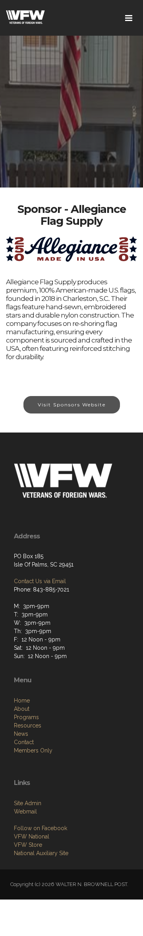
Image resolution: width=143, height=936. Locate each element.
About (21, 709)
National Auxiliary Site (41, 853)
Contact (24, 742)
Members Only (33, 750)
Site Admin (27, 803)
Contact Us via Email (40, 581)
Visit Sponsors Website (72, 405)
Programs (26, 717)
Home (22, 700)
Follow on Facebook (40, 828)
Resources (27, 725)
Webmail (25, 811)
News (21, 734)
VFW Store (28, 845)
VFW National (31, 836)
